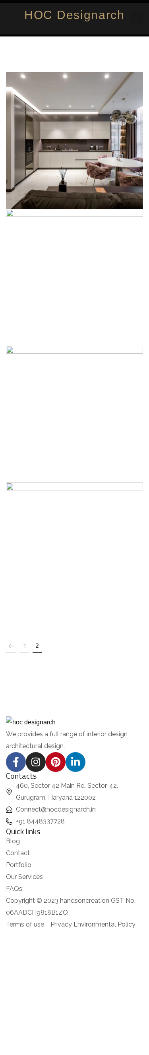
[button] (137, 18)
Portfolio (74, 150)
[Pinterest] (56, 762)
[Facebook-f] (16, 762)
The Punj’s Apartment (74, 131)
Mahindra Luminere (74, 405)
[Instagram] (36, 762)
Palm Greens (74, 542)
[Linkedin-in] (75, 762)
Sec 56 (74, 268)
